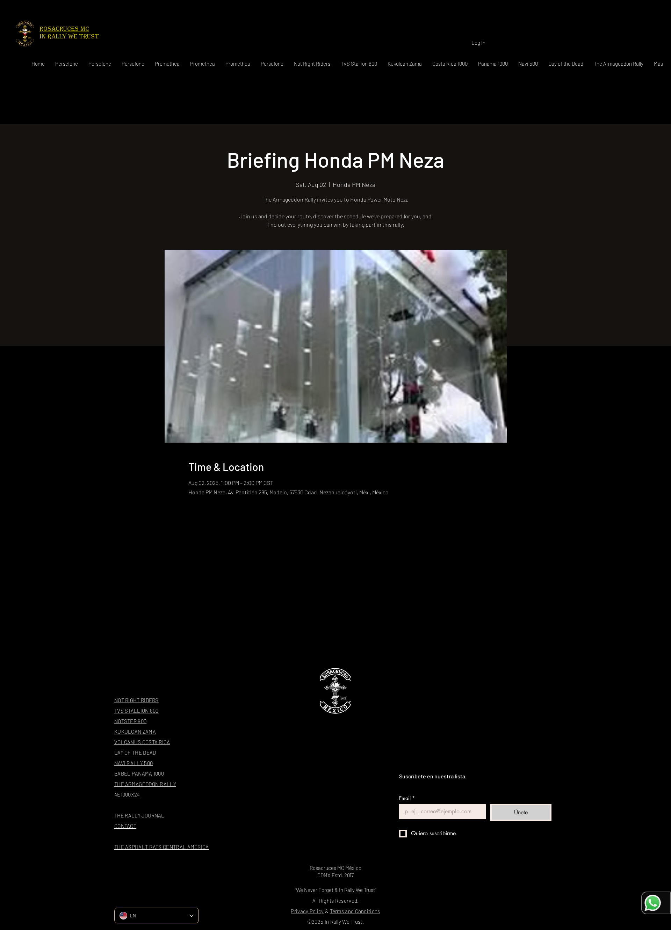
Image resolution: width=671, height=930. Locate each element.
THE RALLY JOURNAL (139, 815)
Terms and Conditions (355, 911)
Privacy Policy (307, 911)
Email (407, 798)
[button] (312, 64)
